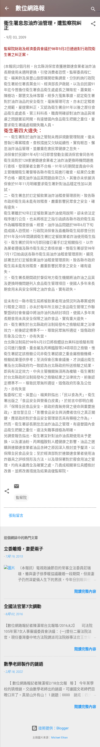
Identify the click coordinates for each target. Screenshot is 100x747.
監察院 (21, 497)
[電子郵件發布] (16, 488)
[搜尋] (93, 9)
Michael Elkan (59, 737)
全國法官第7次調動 (22, 606)
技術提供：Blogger (53, 728)
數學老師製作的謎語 (23, 664)
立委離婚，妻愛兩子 (23, 548)
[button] (93, 24)
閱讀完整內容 (85, 591)
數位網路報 (30, 8)
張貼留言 (16, 515)
